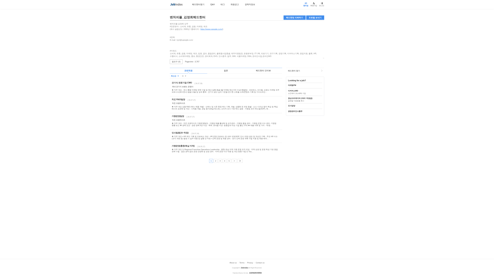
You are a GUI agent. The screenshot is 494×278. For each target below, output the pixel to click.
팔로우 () (176, 61)
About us (233, 263)
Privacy (250, 263)
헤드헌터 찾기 (294, 71)
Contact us (260, 263)
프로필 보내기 (315, 17)
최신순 (174, 76)
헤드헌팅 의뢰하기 (294, 17)
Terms (241, 263)
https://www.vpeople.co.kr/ (211, 29)
